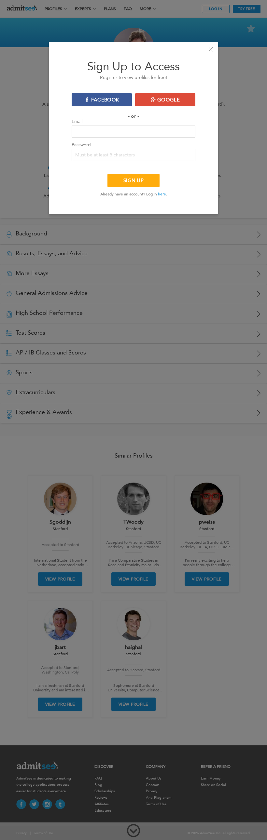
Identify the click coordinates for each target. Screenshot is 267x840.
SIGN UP (133, 180)
